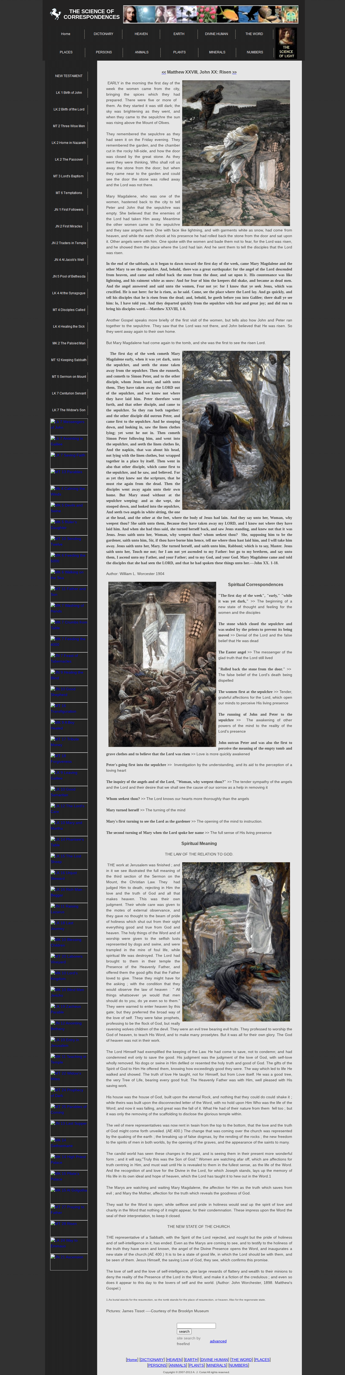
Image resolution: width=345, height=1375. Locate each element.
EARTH (191, 1359)
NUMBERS (238, 1365)
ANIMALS (178, 1365)
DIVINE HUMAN (214, 1359)
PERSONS (157, 1365)
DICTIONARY (152, 1359)
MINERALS (216, 1365)
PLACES (262, 1359)
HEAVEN (174, 1359)
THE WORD (241, 1359)
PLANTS (196, 1365)
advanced (218, 1341)
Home (132, 1359)
